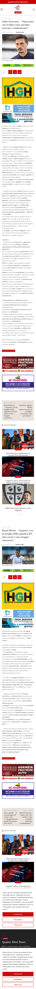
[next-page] (19, 514)
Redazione (20, 32)
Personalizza (18, 979)
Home (4, 18)
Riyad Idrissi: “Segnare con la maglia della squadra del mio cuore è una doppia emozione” (10, 411)
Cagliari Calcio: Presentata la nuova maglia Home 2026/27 (18, 482)
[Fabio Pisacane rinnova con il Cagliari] (18, 494)
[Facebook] (10, 72)
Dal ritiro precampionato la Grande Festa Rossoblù (18, 454)
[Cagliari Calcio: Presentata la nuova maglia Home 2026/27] (18, 466)
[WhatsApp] (20, 72)
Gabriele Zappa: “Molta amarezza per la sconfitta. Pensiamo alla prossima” (25, 410)
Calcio (8, 18)
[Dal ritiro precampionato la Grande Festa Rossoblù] (18, 439)
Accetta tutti (18, 974)
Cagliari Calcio (8, 351)
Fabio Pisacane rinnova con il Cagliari (18, 509)
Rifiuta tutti (18, 985)
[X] (15, 72)
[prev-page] (16, 514)
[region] (18, 968)
